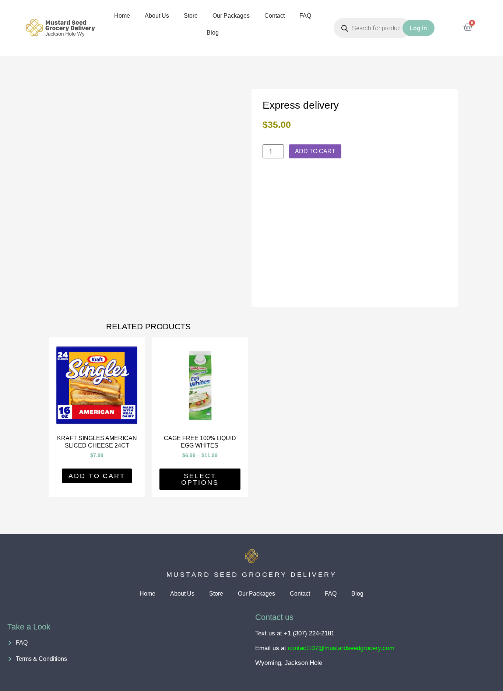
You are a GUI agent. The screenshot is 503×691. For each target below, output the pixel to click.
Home (122, 16)
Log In (418, 28)
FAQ (305, 16)
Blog (213, 32)
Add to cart (315, 151)
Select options (199, 479)
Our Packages (231, 16)
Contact (274, 16)
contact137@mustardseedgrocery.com (341, 648)
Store (191, 16)
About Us (157, 16)
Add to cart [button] (96, 476)
